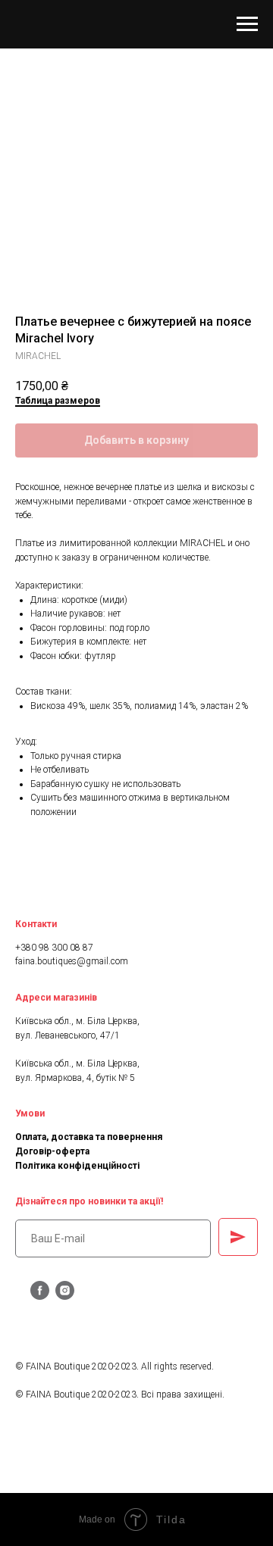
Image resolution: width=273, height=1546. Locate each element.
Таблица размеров (57, 400)
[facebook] (39, 1295)
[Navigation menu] (247, 24)
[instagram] (64, 1295)
